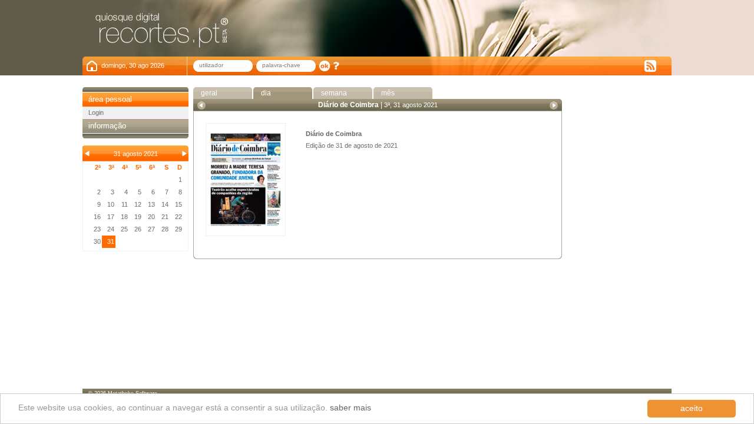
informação (107, 125)
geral (208, 93)
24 (110, 229)
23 (97, 229)
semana (333, 93)
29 (178, 229)
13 (151, 204)
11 (124, 204)
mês (387, 93)
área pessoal (110, 99)
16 (97, 216)
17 (110, 216)
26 (137, 229)
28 (164, 229)
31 (110, 241)
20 (151, 216)
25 (124, 229)
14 (164, 204)
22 (178, 216)
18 (124, 216)
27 (151, 229)
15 (178, 204)
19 (137, 216)
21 (164, 216)
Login (96, 112)
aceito (691, 408)
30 (97, 241)
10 (110, 204)
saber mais (350, 407)
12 (137, 204)
